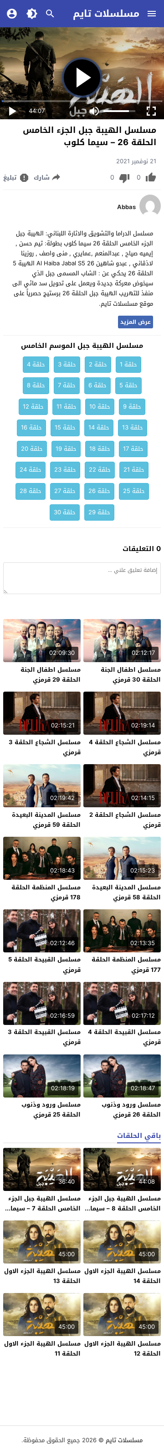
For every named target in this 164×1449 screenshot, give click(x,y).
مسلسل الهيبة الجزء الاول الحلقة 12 (122, 1348)
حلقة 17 (133, 448)
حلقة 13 (132, 427)
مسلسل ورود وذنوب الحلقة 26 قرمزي (131, 1109)
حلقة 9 (132, 406)
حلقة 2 (98, 364)
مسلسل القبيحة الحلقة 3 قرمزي (44, 1037)
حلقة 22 (100, 469)
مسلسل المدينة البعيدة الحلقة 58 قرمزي (126, 892)
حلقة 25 (134, 491)
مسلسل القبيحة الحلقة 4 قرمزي (124, 1037)
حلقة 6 (97, 385)
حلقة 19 (66, 448)
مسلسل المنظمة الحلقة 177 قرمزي (126, 964)
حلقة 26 (99, 491)
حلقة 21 (133, 469)
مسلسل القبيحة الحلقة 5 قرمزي (44, 964)
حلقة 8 (36, 385)
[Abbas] (150, 215)
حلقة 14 (98, 427)
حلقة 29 (99, 512)
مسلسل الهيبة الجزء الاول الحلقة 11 (42, 1348)
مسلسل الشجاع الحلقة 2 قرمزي (125, 819)
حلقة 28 (30, 491)
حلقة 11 (66, 406)
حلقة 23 (65, 469)
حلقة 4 (36, 364)
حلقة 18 (99, 448)
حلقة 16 (31, 427)
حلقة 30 (65, 512)
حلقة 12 (33, 406)
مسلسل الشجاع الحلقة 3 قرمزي (45, 747)
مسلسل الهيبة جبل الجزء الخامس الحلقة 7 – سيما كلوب (44, 1208)
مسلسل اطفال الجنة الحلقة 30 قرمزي (131, 674)
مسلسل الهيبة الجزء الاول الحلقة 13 (42, 1276)
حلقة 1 (128, 364)
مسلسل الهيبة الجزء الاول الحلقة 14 (122, 1276)
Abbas (126, 207)
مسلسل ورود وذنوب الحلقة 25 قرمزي (51, 1109)
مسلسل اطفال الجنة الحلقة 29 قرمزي (50, 674)
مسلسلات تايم (106, 14)
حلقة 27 (65, 491)
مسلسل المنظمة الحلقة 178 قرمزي (46, 892)
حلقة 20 (32, 448)
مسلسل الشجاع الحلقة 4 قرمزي (125, 747)
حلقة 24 (30, 469)
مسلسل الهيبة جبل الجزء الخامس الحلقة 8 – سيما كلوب (124, 1208)
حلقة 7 (67, 385)
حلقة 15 (65, 427)
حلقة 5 (128, 385)
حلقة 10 (99, 406)
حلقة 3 (67, 364)
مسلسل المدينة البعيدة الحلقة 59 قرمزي (46, 819)
